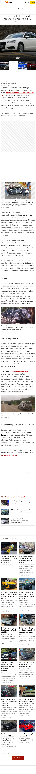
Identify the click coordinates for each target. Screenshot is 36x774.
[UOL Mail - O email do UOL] (26, 3)
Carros (18, 8)
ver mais (17, 757)
